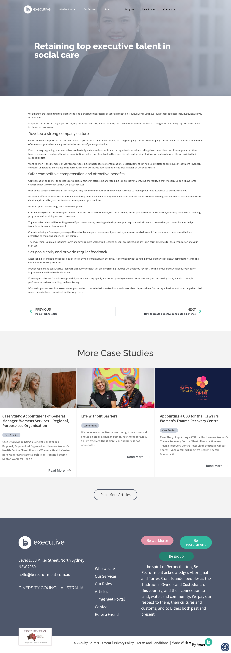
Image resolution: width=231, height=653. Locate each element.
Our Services (90, 9)
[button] (225, 647)
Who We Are (65, 9)
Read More (57, 470)
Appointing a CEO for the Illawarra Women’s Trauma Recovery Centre (189, 418)
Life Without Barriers (99, 416)
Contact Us (169, 9)
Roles (107, 9)
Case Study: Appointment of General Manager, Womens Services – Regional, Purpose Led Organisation (35, 421)
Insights (129, 9)
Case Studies (148, 9)
